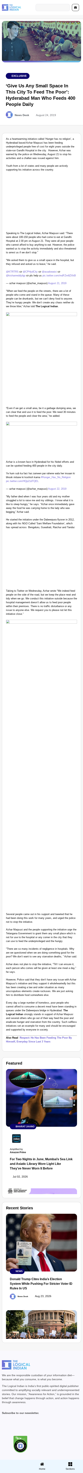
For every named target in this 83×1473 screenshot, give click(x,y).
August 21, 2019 (57, 283)
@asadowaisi (49, 271)
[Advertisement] (41, 202)
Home (42, 1469)
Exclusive (19, 75)
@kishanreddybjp (15, 275)
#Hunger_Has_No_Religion (56, 477)
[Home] (42, 1464)
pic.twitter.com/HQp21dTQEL (22, 481)
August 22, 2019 (57, 488)
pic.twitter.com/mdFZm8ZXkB (59, 275)
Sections (13, 1470)
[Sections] (13, 1463)
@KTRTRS (12, 271)
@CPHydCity (30, 271)
